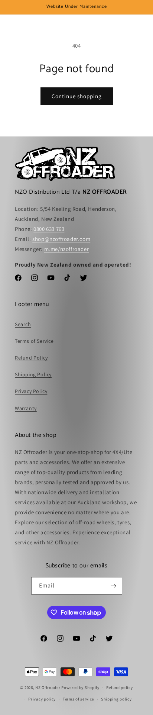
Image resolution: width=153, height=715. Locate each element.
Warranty (26, 408)
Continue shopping (77, 96)
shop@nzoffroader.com (61, 238)
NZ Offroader (47, 687)
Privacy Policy (31, 391)
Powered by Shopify (80, 687)
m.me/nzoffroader (66, 248)
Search (23, 324)
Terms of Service (34, 341)
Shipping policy (116, 699)
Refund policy (119, 687)
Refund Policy (31, 357)
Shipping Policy (33, 374)
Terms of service (78, 699)
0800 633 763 (48, 228)
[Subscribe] (113, 586)
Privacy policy (42, 699)
